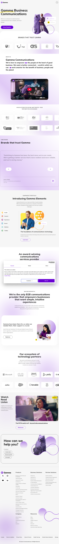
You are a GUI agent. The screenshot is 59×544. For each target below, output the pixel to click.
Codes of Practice (27, 537)
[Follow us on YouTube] (3, 480)
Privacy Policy (19, 537)
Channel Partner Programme (51, 477)
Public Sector (33, 479)
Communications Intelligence (36, 484)
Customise (29, 280)
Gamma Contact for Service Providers (21, 504)
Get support (7, 457)
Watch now (20, 427)
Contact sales (8, 451)
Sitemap (56, 537)
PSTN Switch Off (34, 492)
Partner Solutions (49, 475)
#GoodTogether (7, 27)
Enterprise (33, 475)
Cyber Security (18, 506)
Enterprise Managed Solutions (21, 508)
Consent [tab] (12, 265)
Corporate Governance (20, 520)
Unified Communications (35, 494)
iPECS (17, 494)
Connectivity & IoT (34, 485)
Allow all (46, 280)
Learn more (25, 239)
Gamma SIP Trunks (19, 480)
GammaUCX (33, 477)
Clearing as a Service (20, 511)
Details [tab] (29, 265)
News (32, 522)
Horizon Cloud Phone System (21, 489)
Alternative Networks (50, 479)
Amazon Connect (19, 496)
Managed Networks (20, 510)
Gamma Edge (48, 485)
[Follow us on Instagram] (7, 476)
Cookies (2, 537)
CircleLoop (18, 487)
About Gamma (18, 517)
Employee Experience (35, 489)
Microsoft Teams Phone (20, 491)
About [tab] (47, 265)
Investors (17, 523)
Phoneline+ (18, 486)
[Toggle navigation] (57, 2)
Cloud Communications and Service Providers (51, 483)
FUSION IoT (18, 481)
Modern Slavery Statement (47, 537)
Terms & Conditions (10, 537)
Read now (8, 337)
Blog (31, 517)
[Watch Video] (53, 181)
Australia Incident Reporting (36, 527)
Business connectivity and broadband (21, 476)
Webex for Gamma (19, 492)
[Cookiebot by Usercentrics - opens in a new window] (49, 262)
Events (32, 518)
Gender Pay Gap (36, 537)
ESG (16, 522)
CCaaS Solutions (34, 482)
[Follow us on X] (3, 476)
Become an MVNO (49, 480)
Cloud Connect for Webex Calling (21, 484)
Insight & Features (34, 520)
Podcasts (32, 523)
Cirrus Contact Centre (20, 502)
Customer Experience (35, 487)
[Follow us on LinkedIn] (7, 480)
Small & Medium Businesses (36, 480)
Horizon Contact (19, 497)
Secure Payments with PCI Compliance (21, 500)
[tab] (5, 212)
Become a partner (8, 454)
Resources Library (34, 525)
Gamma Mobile (19, 478)
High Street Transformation (36, 490)
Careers (17, 518)
